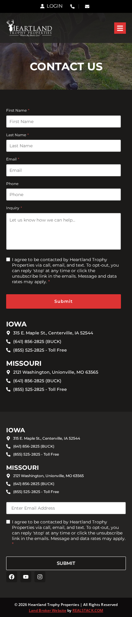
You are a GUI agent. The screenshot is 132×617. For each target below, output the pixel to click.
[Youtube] (25, 576)
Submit (63, 301)
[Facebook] (11, 576)
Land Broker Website (47, 610)
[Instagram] (39, 576)
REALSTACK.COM (87, 610)
